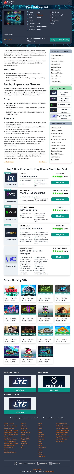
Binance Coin (25, 437)
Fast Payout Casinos (10, 426)
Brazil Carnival (56, 81)
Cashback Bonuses (62, 428)
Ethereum (24, 428)
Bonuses (46, 418)
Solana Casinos (56, 142)
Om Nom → (43, 162)
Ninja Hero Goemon (57, 55)
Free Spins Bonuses (62, 430)
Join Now (20, 390)
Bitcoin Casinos (56, 128)
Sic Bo (40, 445)
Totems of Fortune (57, 73)
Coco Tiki (54, 78)
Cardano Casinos (56, 151)
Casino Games (36, 418)
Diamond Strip (55, 64)
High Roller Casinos (10, 439)
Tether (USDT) (25, 432)
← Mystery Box (9, 162)
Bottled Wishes (56, 67)
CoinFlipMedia (49, 471)
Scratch (40, 454)
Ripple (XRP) (25, 439)
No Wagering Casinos (11, 432)
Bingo (40, 443)
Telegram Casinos (9, 445)
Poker (40, 432)
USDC (23, 445)
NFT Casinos (8, 437)
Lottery (40, 450)
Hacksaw (40, 15)
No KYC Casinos (9, 424)
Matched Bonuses (61, 439)
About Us (61, 418)
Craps (40, 441)
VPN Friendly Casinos (11, 430)
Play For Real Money (60, 40)
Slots (40, 424)
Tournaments (60, 441)
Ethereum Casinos (57, 133)
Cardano (23, 441)
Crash (40, 428)
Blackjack (41, 437)
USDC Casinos (55, 157)
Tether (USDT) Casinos (58, 139)
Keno (40, 452)
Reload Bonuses (61, 434)
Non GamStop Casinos (11, 434)
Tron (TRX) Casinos (57, 154)
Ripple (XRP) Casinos (58, 148)
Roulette (41, 434)
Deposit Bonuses (61, 424)
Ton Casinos (55, 159)
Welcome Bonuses (62, 432)
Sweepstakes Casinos (11, 443)
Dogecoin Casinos (57, 136)
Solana (23, 434)
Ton (22, 447)
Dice (39, 430)
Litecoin (23, 426)
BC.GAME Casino (64, 104)
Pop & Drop (55, 58)
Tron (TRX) (24, 443)
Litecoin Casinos (56, 130)
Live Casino (42, 447)
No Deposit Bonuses (62, 426)
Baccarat (41, 439)
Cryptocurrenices (24, 418)
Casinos (13, 418)
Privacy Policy (37, 469)
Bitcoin (23, 424)
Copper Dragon (56, 76)
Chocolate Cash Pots (57, 61)
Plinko (40, 426)
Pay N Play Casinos (10, 441)
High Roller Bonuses (62, 437)
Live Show (41, 456)
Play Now (60, 182)
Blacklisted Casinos (10, 452)
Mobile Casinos (9, 428)
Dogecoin (24, 430)
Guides (53, 418)
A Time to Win (55, 70)
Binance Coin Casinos (58, 145)
